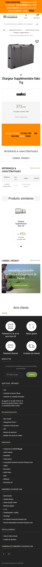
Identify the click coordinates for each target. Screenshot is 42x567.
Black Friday (7, 472)
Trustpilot (4, 313)
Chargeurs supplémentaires (21, 32)
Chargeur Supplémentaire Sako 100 (21, 223)
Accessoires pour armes (32, 30)
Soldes (5, 466)
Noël (4, 476)
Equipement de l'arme (15, 30)
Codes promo (7, 459)
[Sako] (21, 94)
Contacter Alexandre (21, 285)
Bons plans (6, 469)
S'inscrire (32, 374)
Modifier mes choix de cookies (12, 435)
